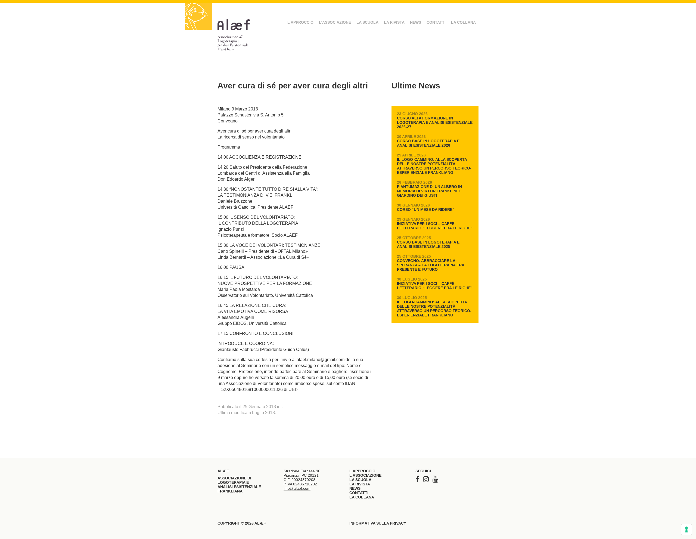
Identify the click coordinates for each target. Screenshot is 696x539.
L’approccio (300, 22)
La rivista (394, 22)
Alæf (236, 30)
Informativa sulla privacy (377, 523)
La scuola (367, 22)
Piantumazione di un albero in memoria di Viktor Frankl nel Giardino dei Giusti (429, 189)
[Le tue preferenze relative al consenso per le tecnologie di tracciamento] (686, 529)
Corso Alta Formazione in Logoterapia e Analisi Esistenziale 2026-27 (435, 120)
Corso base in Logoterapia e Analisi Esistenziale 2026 (428, 140)
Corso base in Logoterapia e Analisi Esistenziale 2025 (428, 242)
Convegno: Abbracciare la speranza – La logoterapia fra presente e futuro (430, 263)
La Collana (463, 22)
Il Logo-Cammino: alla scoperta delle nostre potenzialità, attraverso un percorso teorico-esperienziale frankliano (434, 164)
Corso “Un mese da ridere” (425, 207)
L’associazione (335, 22)
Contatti (436, 22)
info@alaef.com (297, 488)
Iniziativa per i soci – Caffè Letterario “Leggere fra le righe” (435, 223)
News (415, 22)
